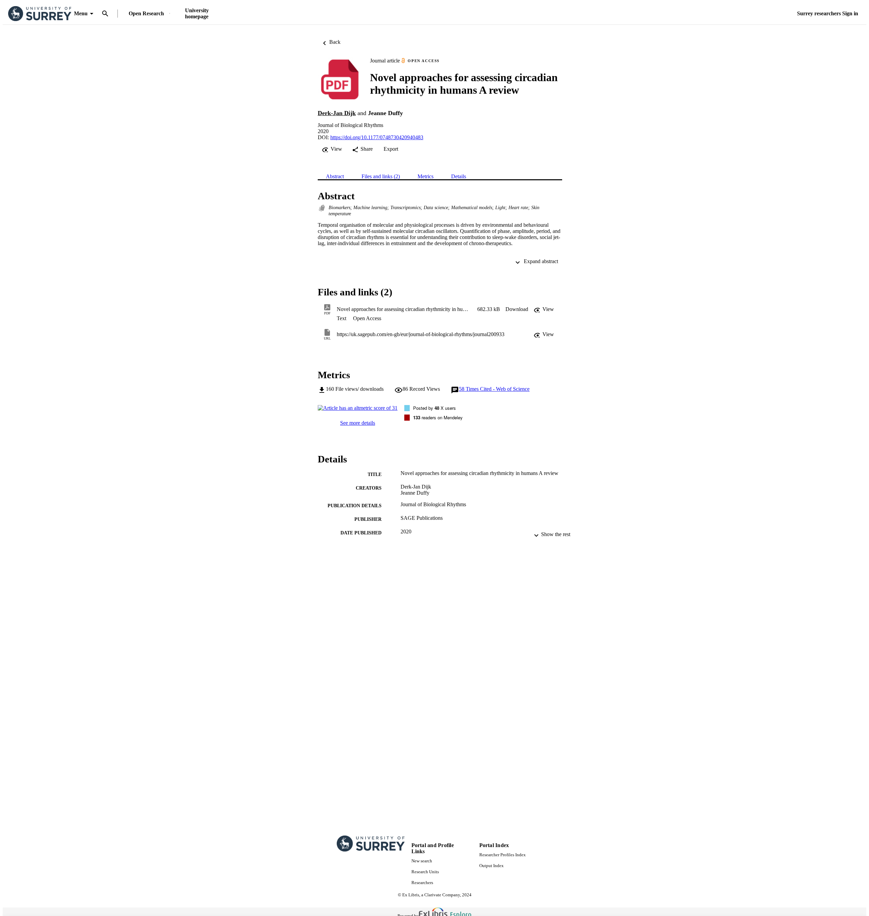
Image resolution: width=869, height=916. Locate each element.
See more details (357, 423)
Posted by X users (434, 408)
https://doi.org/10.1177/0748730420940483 (376, 137)
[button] (517, 309)
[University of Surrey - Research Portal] (39, 13)
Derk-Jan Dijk (337, 113)
